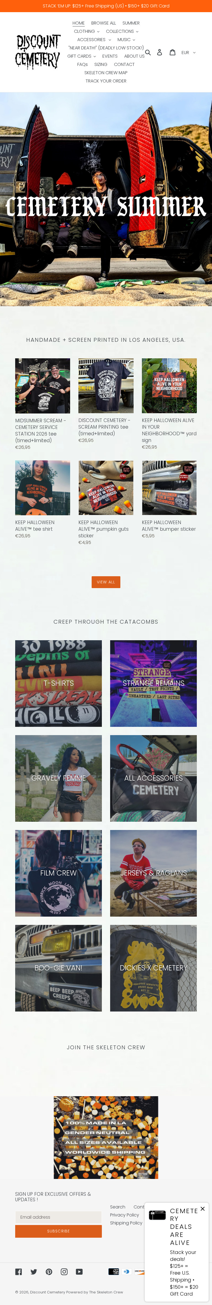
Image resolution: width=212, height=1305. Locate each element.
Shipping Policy (126, 1223)
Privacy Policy (124, 1215)
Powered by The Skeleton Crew (94, 1292)
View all (106, 582)
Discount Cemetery (47, 1292)
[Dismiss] (202, 1209)
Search (117, 1207)
